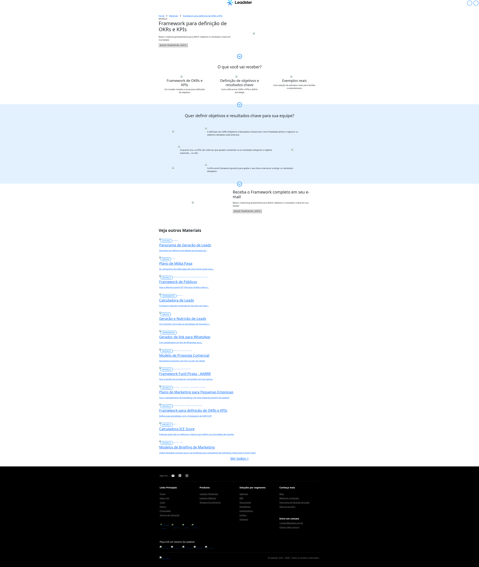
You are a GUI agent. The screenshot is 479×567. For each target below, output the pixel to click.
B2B (241, 498)
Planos (163, 506)
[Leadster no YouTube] (173, 475)
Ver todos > (239, 458)
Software (244, 519)
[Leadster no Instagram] (187, 475)
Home (162, 494)
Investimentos (246, 511)
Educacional (245, 502)
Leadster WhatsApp (209, 494)
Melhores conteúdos (289, 498)
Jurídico (243, 515)
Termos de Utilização (169, 515)
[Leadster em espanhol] (186, 525)
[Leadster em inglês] (165, 526)
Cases (162, 502)
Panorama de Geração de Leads (294, 502)
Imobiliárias (245, 506)
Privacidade (165, 511)
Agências (244, 494)
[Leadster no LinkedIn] (179, 475)
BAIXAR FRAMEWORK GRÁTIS (173, 45)
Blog (281, 494)
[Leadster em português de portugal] (195, 525)
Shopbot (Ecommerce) (210, 502)
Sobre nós (164, 498)
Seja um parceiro (287, 506)
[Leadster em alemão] (176, 525)
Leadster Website (208, 498)
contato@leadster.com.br (291, 523)
